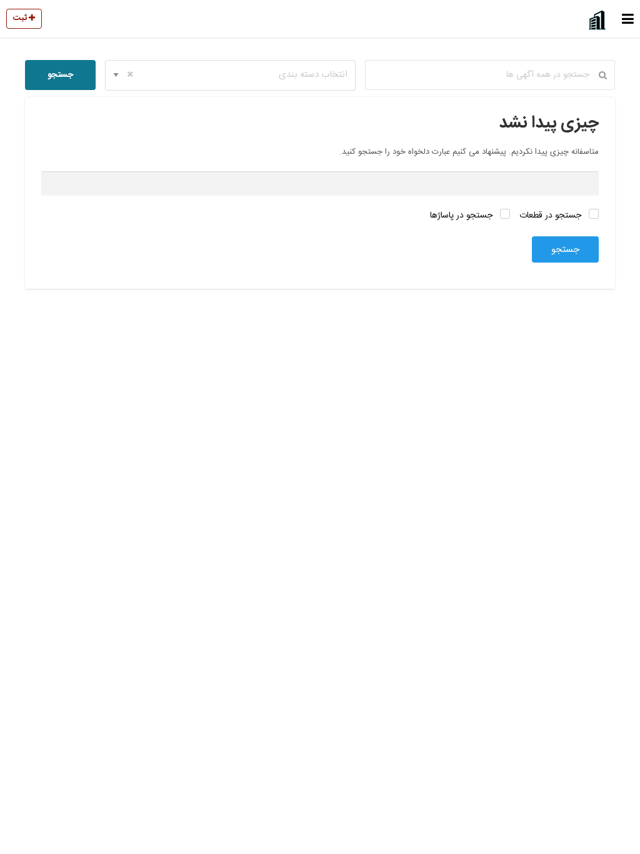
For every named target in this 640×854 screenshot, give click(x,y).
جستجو (60, 75)
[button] (628, 19)
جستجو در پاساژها (462, 215)
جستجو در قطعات (551, 215)
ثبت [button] (21, 18)
